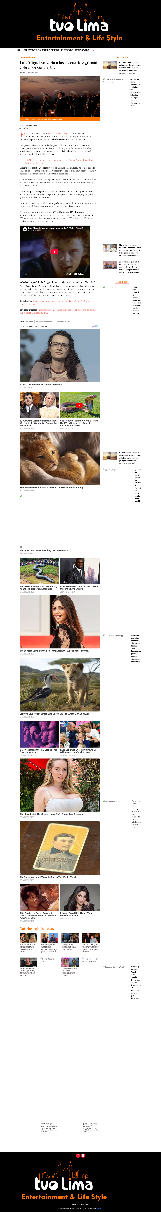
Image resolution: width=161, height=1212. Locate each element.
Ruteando (67, 50)
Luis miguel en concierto (45, 321)
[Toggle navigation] (18, 50)
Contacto (75, 1204)
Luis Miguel (30, 321)
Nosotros (85, 1204)
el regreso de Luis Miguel (58, 133)
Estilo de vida (50, 50)
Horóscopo (82, 50)
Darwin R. (99, 1209)
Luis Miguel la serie (63, 321)
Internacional (27, 57)
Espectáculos (32, 50)
